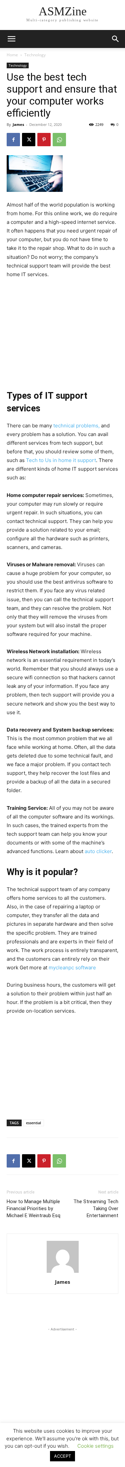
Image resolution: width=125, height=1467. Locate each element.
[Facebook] (13, 139)
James (18, 124)
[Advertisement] (63, 329)
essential (33, 1122)
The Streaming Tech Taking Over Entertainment (95, 1209)
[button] (115, 39)
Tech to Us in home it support (61, 460)
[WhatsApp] (59, 139)
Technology (35, 55)
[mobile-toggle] (11, 39)
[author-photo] (63, 1272)
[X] (28, 139)
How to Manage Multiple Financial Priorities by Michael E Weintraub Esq (33, 1209)
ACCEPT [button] (62, 1456)
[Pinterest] (44, 139)
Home (12, 55)
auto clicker (98, 851)
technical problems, (76, 425)
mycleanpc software (72, 967)
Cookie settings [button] (95, 1446)
